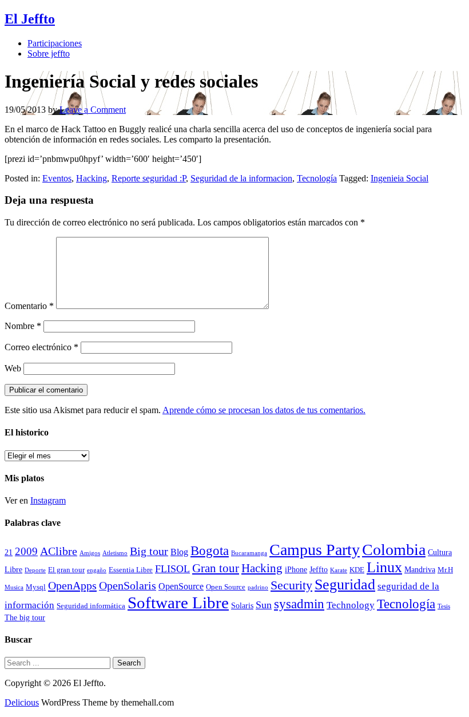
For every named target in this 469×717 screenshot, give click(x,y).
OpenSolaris (127, 586)
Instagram (48, 500)
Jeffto (318, 569)
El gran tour (66, 570)
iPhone (296, 569)
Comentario (29, 306)
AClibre (58, 551)
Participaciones (54, 43)
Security (291, 585)
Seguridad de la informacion (241, 178)
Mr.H (445, 570)
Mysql (36, 587)
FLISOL (172, 569)
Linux (384, 567)
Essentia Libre (131, 570)
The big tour (25, 617)
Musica (14, 587)
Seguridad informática (91, 606)
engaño (96, 570)
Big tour (149, 551)
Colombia (394, 549)
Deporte (35, 570)
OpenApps (72, 585)
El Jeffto (30, 18)
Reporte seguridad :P (149, 178)
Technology (351, 605)
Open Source (225, 587)
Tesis (444, 606)
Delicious (22, 702)
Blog (179, 552)
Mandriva (419, 569)
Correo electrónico (41, 347)
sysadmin (299, 604)
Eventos (56, 178)
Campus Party (314, 549)
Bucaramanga (249, 553)
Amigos (90, 553)
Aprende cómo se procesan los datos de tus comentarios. (263, 410)
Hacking (91, 178)
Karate (338, 570)
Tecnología (317, 178)
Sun (264, 605)
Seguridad (345, 584)
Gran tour (215, 568)
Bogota (209, 551)
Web (13, 368)
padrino (258, 587)
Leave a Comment (92, 109)
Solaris (242, 605)
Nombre (23, 326)
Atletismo (115, 553)
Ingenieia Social (399, 178)
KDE (356, 570)
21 (9, 552)
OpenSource (181, 586)
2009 (26, 551)
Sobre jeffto (48, 53)
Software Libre (178, 602)
